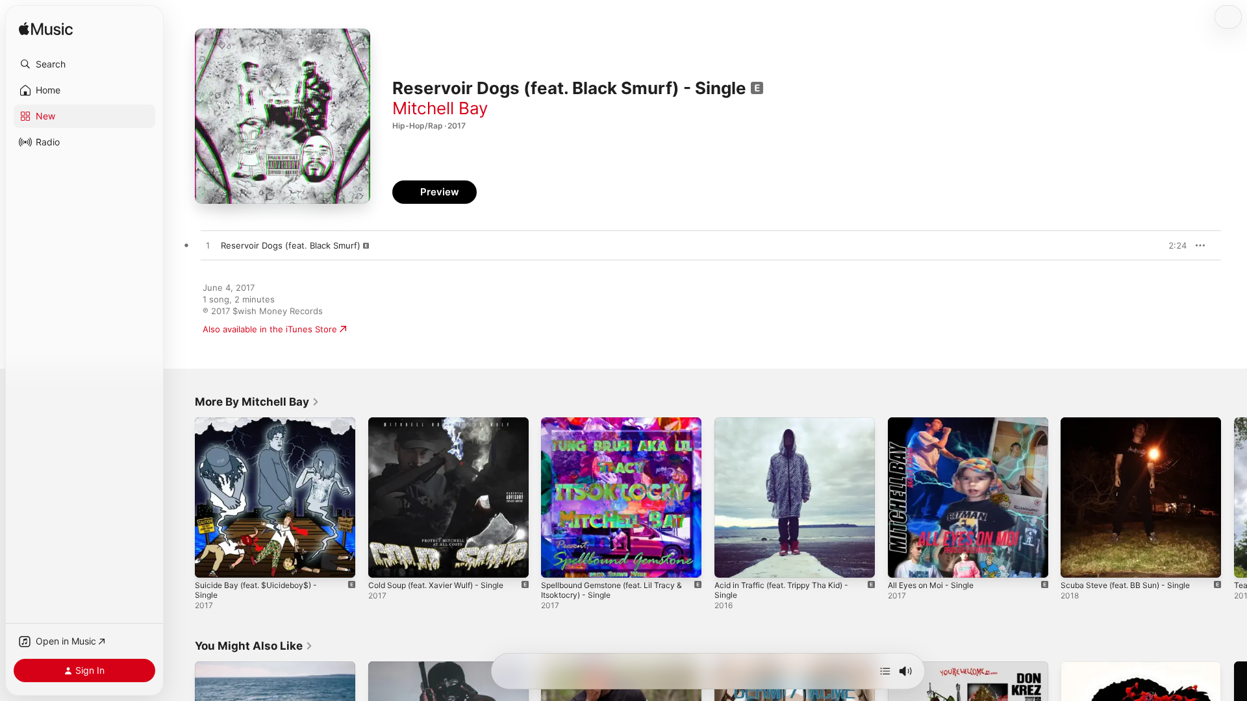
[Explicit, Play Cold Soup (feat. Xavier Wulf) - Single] (384, 561)
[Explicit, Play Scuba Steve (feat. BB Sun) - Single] (1077, 561)
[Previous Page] (182, 497)
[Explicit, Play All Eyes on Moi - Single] (904, 561)
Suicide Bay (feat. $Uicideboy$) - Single (262, 427)
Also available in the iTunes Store (270, 329)
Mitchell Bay (440, 108)
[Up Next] (885, 671)
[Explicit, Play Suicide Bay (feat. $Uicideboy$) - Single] (211, 561)
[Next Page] (1234, 497)
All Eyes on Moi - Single (936, 422)
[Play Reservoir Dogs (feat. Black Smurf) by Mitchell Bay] (208, 246)
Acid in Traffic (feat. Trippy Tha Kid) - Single (789, 427)
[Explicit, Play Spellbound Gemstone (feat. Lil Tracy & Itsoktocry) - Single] (557, 561)
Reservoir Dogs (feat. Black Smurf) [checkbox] (290, 245)
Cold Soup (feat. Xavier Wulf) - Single (444, 422)
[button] (84, 64)
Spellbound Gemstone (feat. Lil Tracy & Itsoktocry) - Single (620, 427)
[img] (46, 29)
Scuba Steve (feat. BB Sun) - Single (1132, 422)
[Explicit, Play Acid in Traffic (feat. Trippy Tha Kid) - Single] (730, 561)
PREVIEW (1172, 245)
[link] (257, 402)
